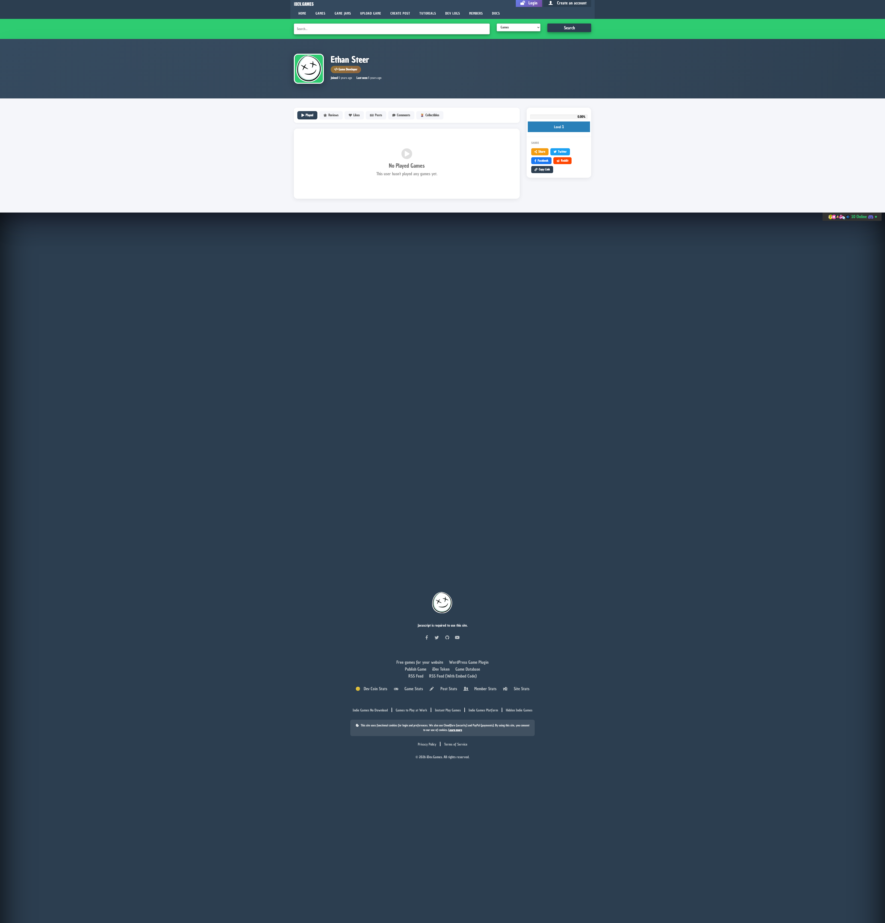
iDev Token (441, 669)
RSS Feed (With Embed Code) (453, 676)
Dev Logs (452, 13)
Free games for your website (420, 662)
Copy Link (544, 169)
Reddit (564, 161)
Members (476, 13)
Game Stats (412, 689)
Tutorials (427, 13)
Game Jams (343, 13)
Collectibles (432, 115)
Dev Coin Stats (373, 689)
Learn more (455, 730)
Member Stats (484, 689)
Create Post (400, 13)
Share (541, 152)
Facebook (543, 161)
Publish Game (416, 669)
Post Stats (447, 689)
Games (320, 13)
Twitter (562, 152)
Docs (496, 13)
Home (302, 13)
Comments (403, 115)
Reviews (333, 115)
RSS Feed (416, 676)
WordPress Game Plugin (469, 662)
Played (309, 115)
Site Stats (520, 689)
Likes (356, 115)
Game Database (467, 669)
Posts (378, 115)
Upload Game (370, 13)
